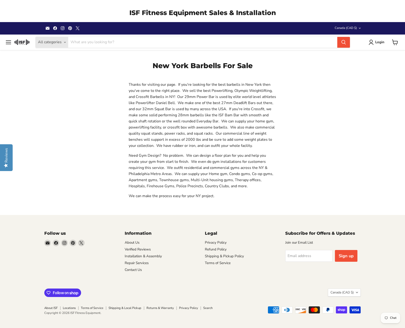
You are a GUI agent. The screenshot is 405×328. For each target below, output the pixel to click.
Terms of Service (218, 263)
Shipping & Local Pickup (125, 308)
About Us (132, 242)
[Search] (343, 42)
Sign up (346, 256)
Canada (346, 28)
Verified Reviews (138, 249)
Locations (69, 308)
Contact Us (133, 269)
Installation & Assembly (143, 256)
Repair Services (137, 263)
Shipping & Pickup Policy (224, 256)
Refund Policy (216, 249)
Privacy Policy (216, 242)
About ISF (51, 308)
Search (208, 308)
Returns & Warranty (160, 308)
